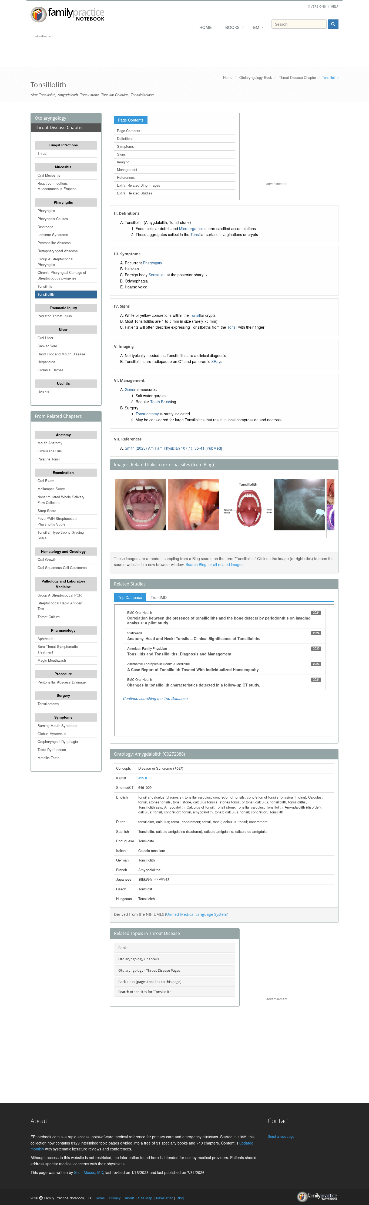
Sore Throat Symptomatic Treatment (58, 649)
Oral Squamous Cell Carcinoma (62, 567)
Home (205, 27)
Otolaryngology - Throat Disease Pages (149, 970)
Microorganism (191, 228)
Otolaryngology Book (255, 77)
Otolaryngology (50, 118)
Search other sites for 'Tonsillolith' (145, 991)
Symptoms (63, 717)
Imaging (123, 161)
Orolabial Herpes (50, 369)
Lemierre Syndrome (53, 234)
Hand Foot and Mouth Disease (61, 353)
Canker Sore (47, 345)
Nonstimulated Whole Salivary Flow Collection (61, 499)
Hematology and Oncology (63, 551)
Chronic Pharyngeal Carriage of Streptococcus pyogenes (62, 275)
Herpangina (46, 361)
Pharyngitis (63, 202)
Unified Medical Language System (196, 914)
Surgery (63, 695)
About (129, 1197)
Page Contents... (130, 130)
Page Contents (130, 120)
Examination (63, 472)
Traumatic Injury (63, 307)
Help (334, 6)
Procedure (63, 673)
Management (127, 169)
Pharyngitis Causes (53, 218)
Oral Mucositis (49, 175)
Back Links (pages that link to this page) (149, 981)
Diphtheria (45, 226)
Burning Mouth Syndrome (57, 725)
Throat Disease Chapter (297, 77)
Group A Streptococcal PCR (60, 595)
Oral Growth (47, 559)
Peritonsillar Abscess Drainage (62, 682)
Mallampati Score (51, 488)
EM (256, 27)
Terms (100, 1197)
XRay (215, 361)
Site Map (145, 1197)
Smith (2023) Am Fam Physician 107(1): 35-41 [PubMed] (173, 448)
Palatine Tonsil (49, 459)
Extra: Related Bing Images (138, 185)
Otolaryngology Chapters (138, 959)
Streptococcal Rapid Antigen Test (60, 605)
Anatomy (63, 434)
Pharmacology (63, 630)
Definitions (125, 138)
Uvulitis (63, 383)
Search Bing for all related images (214, 564)
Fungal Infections (63, 144)
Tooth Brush (160, 401)
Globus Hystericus (52, 733)
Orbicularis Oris (50, 450)
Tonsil (195, 234)
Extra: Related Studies (134, 193)
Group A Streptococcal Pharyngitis (55, 261)
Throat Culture (49, 616)
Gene (129, 389)
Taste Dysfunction (52, 749)
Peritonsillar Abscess (54, 242)
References (126, 177)
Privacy (115, 1197)
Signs (121, 154)
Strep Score (47, 510)
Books (232, 27)
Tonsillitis (45, 286)
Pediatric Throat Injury (55, 315)
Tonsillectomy (48, 703)
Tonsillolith (46, 294)
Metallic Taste (48, 757)
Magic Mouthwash (52, 660)
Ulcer (63, 329)
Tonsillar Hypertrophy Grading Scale (61, 535)
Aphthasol (45, 638)
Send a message (281, 1136)
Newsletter (164, 1197)
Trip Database (130, 597)
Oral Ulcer (45, 337)
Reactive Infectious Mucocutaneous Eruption (57, 186)
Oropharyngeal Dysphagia (58, 741)
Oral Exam (46, 480)
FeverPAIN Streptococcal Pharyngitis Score (57, 521)
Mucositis (63, 166)
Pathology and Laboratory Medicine (63, 583)
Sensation (157, 274)
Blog (180, 1197)
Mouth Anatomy (50, 442)
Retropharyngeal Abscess (58, 250)
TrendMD (159, 597)
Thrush (43, 153)
